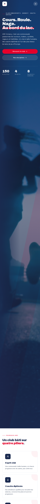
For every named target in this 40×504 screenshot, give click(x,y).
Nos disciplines (18, 57)
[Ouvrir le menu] (35, 4)
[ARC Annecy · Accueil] (4, 4)
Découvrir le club (19, 51)
